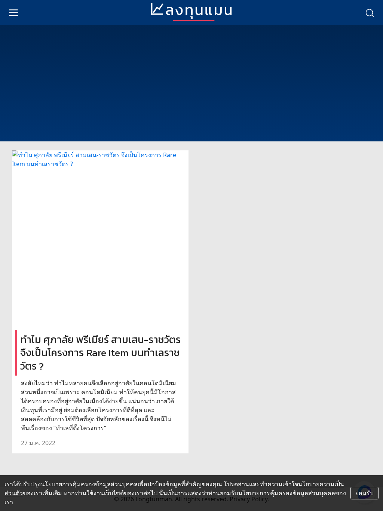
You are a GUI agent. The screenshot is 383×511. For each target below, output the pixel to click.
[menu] (13, 12)
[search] (369, 12)
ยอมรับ (364, 493)
